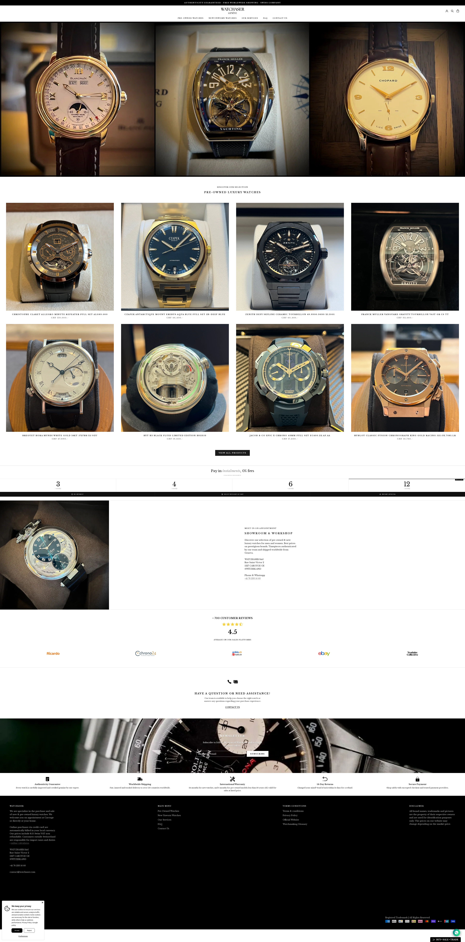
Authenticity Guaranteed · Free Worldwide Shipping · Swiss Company (232, 3)
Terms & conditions (293, 811)
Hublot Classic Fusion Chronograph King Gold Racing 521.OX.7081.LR (405, 435)
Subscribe (257, 754)
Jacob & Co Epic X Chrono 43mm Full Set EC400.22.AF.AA (290, 435)
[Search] (452, 11)
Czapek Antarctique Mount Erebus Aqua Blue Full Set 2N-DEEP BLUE (174, 314)
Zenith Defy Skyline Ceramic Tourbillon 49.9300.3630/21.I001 (290, 314)
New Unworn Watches (223, 18)
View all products (232, 453)
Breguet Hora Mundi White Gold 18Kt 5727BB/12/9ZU (59, 435)
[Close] (42, 902)
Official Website (291, 820)
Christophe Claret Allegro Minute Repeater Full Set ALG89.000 (60, 314)
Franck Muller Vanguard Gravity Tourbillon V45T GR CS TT (405, 314)
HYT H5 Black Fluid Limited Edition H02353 (175, 435)
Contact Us (280, 18)
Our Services (250, 18)
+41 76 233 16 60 (253, 578)
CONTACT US (232, 707)
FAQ (265, 18)
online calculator (20, 843)
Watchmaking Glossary (295, 824)
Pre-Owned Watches (191, 18)
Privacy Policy (290, 815)
